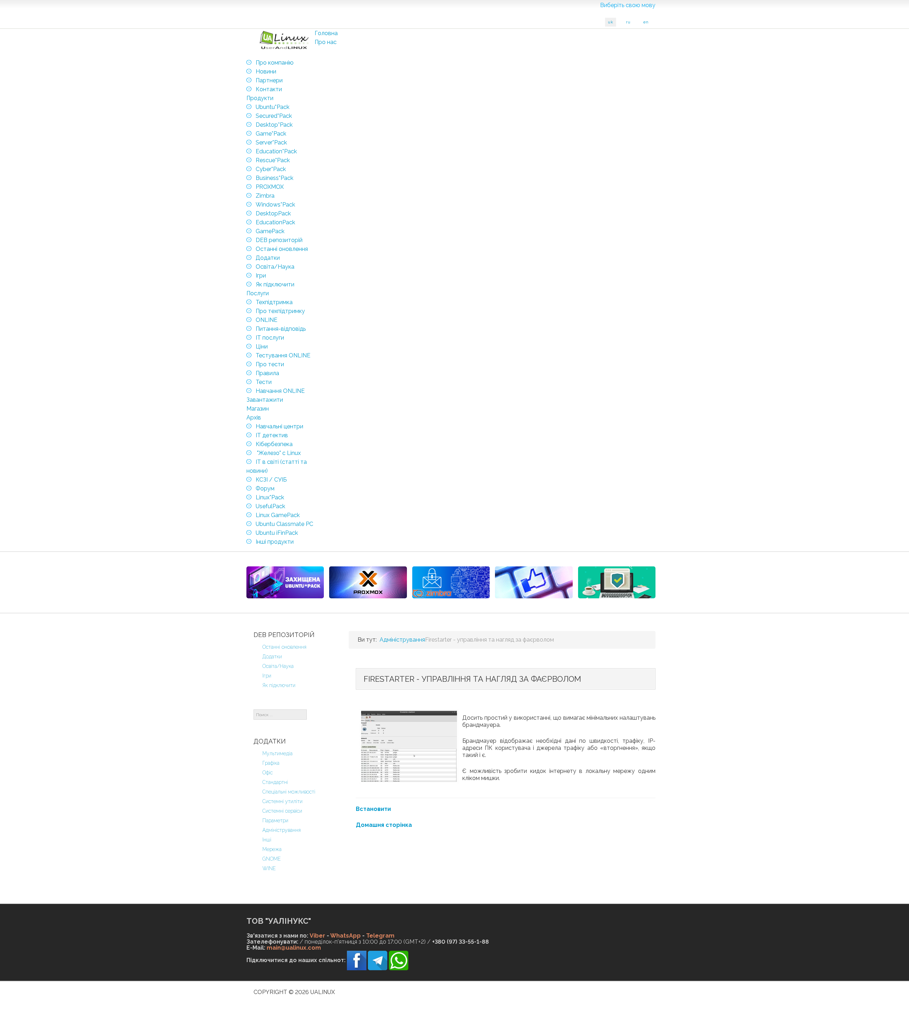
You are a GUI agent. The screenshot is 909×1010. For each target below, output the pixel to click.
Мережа (272, 849)
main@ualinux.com (294, 947)
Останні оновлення (284, 647)
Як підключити (278, 685)
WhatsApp (345, 935)
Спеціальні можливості (288, 792)
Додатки (272, 656)
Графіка (270, 763)
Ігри (266, 676)
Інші (266, 839)
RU (628, 22)
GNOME (271, 859)
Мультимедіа (277, 753)
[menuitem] (326, 33)
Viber (317, 935)
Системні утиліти (282, 801)
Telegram (380, 935)
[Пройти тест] (533, 582)
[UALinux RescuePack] (616, 582)
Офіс (267, 772)
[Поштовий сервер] (451, 582)
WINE (269, 868)
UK (610, 22)
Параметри (275, 820)
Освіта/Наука (278, 666)
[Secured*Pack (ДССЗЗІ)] (285, 582)
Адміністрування (281, 830)
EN (646, 22)
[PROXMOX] (368, 582)
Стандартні (275, 782)
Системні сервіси (282, 811)
